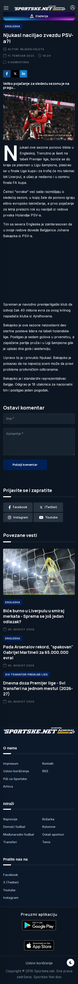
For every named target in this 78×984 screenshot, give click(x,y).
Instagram (11, 898)
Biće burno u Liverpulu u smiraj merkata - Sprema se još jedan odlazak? (33, 616)
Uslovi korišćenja (16, 771)
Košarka (48, 819)
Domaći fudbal (14, 827)
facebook (20, 507)
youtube (51, 517)
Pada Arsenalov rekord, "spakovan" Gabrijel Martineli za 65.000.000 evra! (38, 652)
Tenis (46, 842)
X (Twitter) (11, 882)
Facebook (10, 875)
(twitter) (51, 507)
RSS (45, 771)
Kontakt (47, 763)
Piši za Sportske (15, 779)
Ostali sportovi (53, 834)
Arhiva (8, 786)
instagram (20, 517)
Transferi (10, 842)
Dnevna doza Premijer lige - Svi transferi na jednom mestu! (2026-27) (38, 688)
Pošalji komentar (24, 465)
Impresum (10, 763)
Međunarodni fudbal (18, 834)
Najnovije (10, 819)
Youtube (9, 890)
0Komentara (18, 62)
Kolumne (48, 827)
